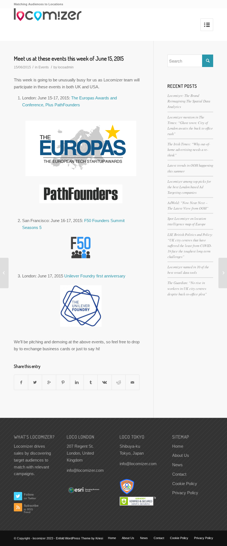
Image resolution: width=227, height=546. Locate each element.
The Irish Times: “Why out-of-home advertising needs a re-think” (188, 149)
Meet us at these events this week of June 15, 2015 (69, 58)
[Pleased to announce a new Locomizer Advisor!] (4, 273)
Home (177, 446)
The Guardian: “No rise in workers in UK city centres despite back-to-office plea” (187, 288)
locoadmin (66, 67)
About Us (180, 455)
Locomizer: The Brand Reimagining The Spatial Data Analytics (188, 101)
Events (43, 67)
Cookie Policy (184, 483)
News (177, 464)
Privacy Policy (185, 492)
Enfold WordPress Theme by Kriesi (79, 538)
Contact (179, 474)
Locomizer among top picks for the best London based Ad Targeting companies (189, 187)
